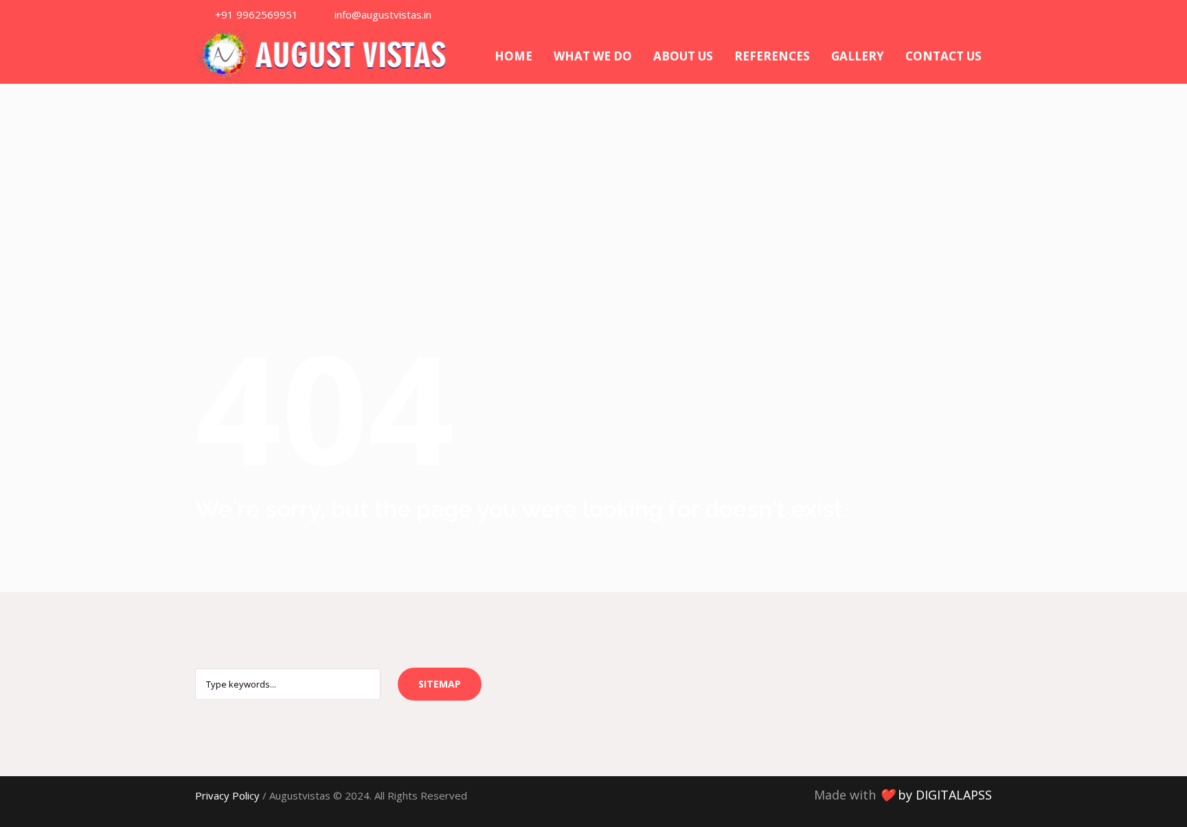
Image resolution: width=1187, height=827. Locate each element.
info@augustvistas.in (383, 14)
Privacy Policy (227, 795)
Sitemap (439, 683)
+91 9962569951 (256, 14)
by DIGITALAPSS (945, 794)
